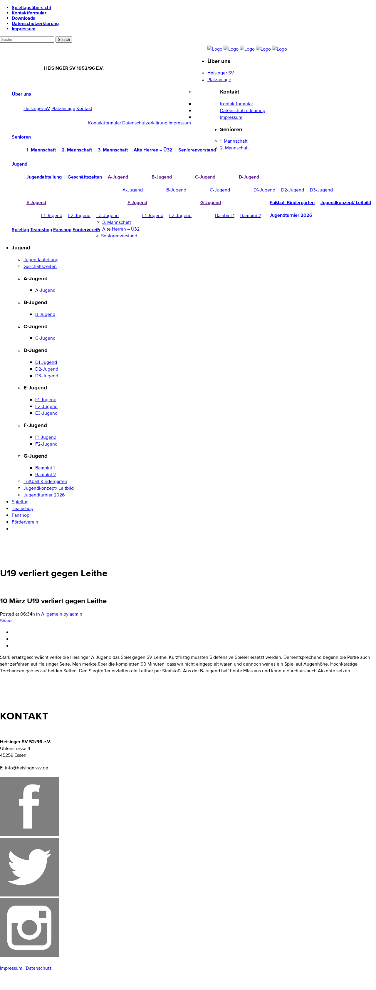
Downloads (23, 18)
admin (76, 614)
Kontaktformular (29, 12)
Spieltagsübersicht (31, 7)
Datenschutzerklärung (35, 23)
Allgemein (51, 614)
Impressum (24, 28)
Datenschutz (39, 968)
